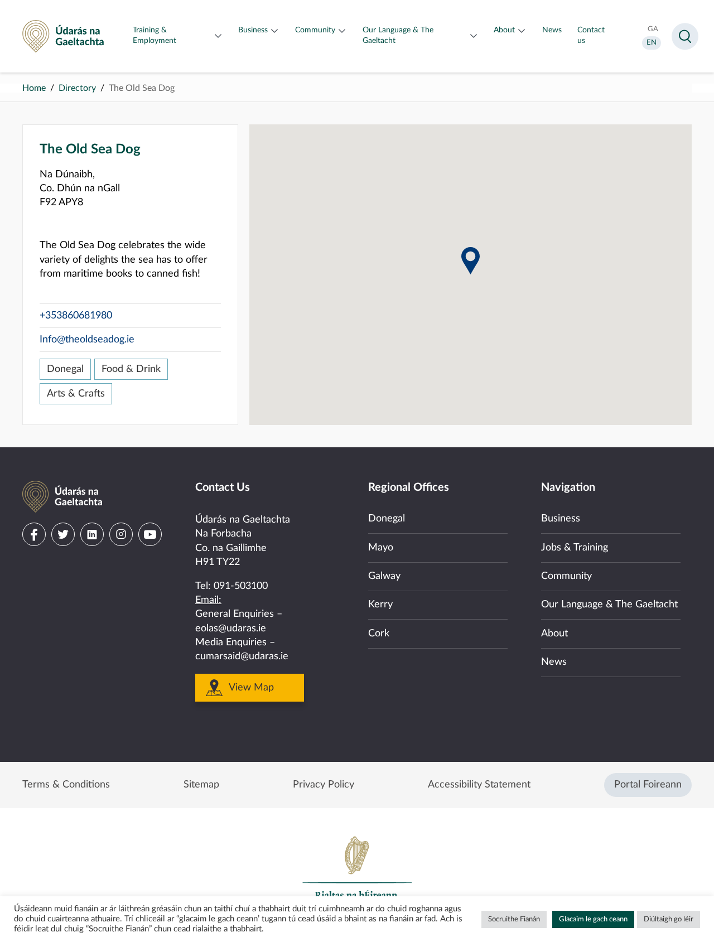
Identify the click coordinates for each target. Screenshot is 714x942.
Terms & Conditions (66, 785)
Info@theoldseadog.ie (87, 340)
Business (560, 519)
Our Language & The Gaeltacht (609, 605)
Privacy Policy (323, 785)
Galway (384, 576)
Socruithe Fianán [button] (514, 919)
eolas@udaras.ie (230, 629)
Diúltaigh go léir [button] (668, 919)
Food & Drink (131, 369)
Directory (77, 88)
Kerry (380, 605)
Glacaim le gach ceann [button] (593, 919)
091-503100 (241, 586)
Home (34, 88)
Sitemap (201, 785)
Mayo (380, 548)
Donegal (65, 369)
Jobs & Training (574, 548)
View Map (251, 688)
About (554, 634)
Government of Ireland (357, 873)
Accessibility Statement (479, 785)
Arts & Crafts (76, 394)
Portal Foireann (648, 785)
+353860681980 (76, 316)
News (554, 662)
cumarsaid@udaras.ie (241, 656)
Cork (378, 634)
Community (566, 576)
